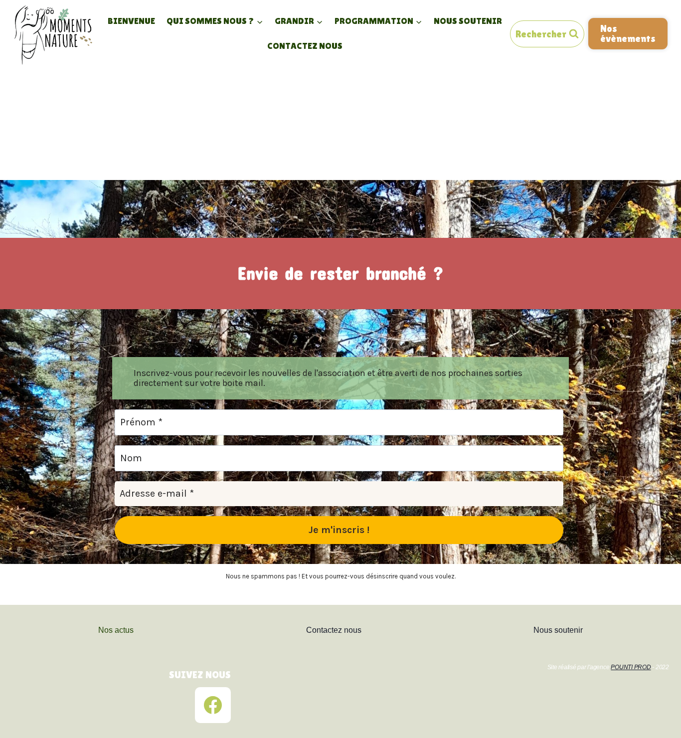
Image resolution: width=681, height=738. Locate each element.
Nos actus (116, 630)
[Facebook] (213, 705)
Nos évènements (628, 33)
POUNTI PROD (631, 667)
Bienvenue (131, 20)
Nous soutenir (468, 20)
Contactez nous (304, 45)
